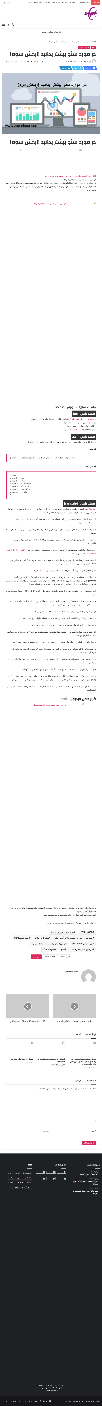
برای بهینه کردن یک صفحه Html (82, 419)
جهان (20, 1401)
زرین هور (20, 1182)
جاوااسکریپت (90, 509)
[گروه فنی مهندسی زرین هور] (92, 13)
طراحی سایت (84, 41)
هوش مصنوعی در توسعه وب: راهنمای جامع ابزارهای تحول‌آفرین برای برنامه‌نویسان (59, 2)
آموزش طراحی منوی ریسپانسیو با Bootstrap (51, 1060)
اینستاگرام (27, 1178)
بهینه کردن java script (82, 943)
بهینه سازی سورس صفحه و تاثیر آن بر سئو (73, 937)
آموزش (17, 1173)
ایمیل (93, 1131)
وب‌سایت (46, 1131)
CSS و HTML (86, 932)
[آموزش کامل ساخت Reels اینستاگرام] (51, 1173)
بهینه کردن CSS (42, 937)
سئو (93, 47)
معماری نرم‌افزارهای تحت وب (22, 1059)
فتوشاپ (10, 1182)
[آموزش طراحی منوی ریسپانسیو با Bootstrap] (51, 1049)
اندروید (9, 1173)
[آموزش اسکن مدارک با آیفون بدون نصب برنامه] (61, 1173)
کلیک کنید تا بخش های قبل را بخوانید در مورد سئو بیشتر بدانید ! (70, 176)
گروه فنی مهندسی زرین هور (21, 1187)
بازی (18, 1178)
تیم (24, 1401)
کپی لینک (36, 957)
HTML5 (79, 429)
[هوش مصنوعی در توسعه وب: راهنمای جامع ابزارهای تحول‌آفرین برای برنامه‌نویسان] (82, 1049)
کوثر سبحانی (87, 61)
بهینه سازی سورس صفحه (62, 932)
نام (94, 1121)
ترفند (11, 1178)
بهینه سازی (43, 570)
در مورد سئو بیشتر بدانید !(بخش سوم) (49, 943)
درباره (29, 1401)
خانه (92, 41)
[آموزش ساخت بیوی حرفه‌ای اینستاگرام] (40, 1173)
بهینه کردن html (21, 937)
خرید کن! (6, 1401)
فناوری (13, 1401)
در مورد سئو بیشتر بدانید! (81, 949)
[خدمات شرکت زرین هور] (51, 32)
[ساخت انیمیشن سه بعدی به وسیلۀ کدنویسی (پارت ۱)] (40, 1277)
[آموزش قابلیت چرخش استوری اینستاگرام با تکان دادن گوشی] (61, 1179)
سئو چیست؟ (49, 949)
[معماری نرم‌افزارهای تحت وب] (19, 1049)
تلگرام (28, 1182)
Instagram (27, 1173)
